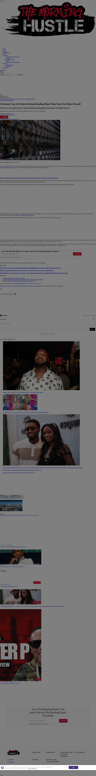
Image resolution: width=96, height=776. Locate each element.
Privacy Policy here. (32, 768)
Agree (73, 767)
